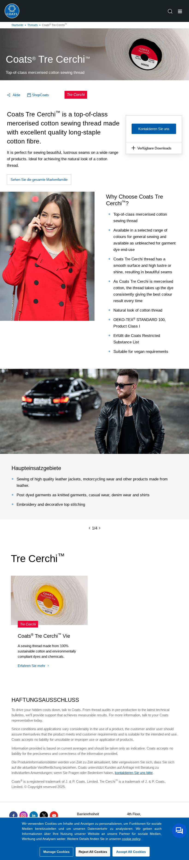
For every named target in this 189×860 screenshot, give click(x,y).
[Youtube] (54, 815)
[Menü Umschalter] (180, 11)
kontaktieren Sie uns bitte (134, 773)
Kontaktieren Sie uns (153, 129)
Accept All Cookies (131, 852)
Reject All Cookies (93, 852)
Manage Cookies (56, 852)
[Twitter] (44, 815)
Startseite (17, 25)
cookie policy (131, 839)
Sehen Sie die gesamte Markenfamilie (39, 180)
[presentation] (92, 528)
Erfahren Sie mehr (31, 666)
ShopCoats (40, 95)
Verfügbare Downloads (154, 148)
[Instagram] (23, 815)
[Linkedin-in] (34, 815)
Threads (32, 25)
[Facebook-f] (13, 815)
